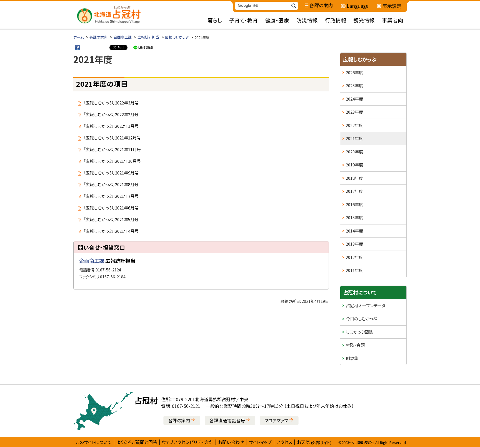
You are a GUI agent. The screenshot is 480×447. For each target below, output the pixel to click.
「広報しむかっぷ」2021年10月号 (112, 161)
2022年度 (354, 125)
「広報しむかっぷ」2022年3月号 (111, 103)
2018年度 (354, 178)
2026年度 (354, 72)
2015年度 (354, 217)
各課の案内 (98, 37)
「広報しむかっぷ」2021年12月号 (112, 138)
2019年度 (354, 165)
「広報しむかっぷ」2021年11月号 (112, 149)
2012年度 (354, 257)
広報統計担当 (148, 37)
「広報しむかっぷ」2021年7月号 (111, 196)
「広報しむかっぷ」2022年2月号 (111, 114)
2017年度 (354, 191)
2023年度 (354, 112)
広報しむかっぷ (176, 37)
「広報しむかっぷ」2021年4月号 (111, 231)
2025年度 (354, 85)
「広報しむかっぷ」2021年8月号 (111, 184)
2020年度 (354, 151)
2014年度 (354, 231)
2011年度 (354, 270)
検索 (293, 6)
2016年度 (354, 204)
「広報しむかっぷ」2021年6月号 (111, 208)
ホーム (78, 37)
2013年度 (354, 244)
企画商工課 (123, 37)
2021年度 (354, 138)
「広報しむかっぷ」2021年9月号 (111, 173)
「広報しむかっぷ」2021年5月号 (111, 219)
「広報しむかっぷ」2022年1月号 (111, 126)
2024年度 (354, 99)
